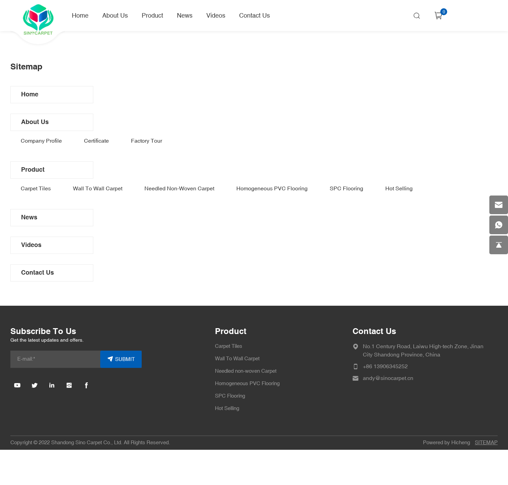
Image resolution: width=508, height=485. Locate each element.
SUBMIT (125, 359)
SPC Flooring (346, 188)
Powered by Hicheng (446, 442)
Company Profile (41, 140)
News (184, 15)
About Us (115, 15)
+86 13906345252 (385, 366)
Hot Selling (399, 188)
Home (80, 15)
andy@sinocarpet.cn (388, 378)
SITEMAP (486, 442)
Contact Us (254, 15)
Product (152, 15)
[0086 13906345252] (498, 225)
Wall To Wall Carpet (97, 188)
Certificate (96, 140)
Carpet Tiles (36, 188)
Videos (215, 15)
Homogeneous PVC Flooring (272, 188)
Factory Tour (146, 140)
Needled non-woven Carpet (179, 188)
